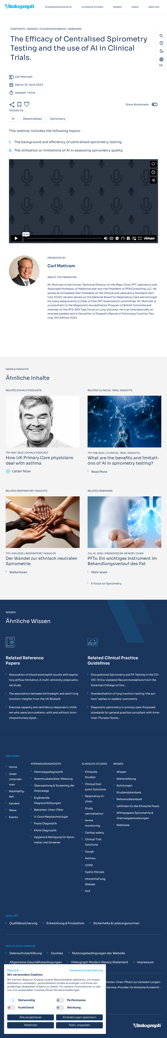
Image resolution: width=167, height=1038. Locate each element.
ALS (87, 891)
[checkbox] (11, 1000)
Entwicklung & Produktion (65, 923)
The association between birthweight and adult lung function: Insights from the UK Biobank (43, 696)
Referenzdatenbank (129, 799)
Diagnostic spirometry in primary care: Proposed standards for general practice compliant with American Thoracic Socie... (125, 713)
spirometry (57, 118)
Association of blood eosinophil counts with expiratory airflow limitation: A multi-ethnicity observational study (44, 680)
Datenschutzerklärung (25, 953)
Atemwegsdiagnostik (48, 772)
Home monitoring (92, 823)
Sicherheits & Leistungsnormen (116, 923)
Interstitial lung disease (95, 881)
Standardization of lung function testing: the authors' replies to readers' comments (123, 696)
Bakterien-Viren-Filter (48, 810)
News (12, 810)
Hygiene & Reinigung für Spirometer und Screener (54, 839)
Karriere (14, 803)
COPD (89, 865)
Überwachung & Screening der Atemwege (54, 788)
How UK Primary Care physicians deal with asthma (39, 460)
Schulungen (124, 785)
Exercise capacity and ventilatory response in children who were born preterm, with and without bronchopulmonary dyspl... (43, 713)
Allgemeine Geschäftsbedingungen (35, 962)
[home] (23, 7)
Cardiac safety (94, 832)
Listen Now (18, 471)
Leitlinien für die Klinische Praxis (137, 806)
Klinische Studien (91, 774)
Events (13, 817)
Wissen (121, 772)
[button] (15, 970)
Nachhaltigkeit (17, 794)
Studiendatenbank (128, 792)
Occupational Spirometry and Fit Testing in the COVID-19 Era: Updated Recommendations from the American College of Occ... (125, 680)
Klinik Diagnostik (45, 830)
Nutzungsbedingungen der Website (98, 953)
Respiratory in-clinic (95, 798)
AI (13, 118)
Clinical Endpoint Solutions (95, 786)
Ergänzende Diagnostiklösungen (47, 800)
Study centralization (94, 811)
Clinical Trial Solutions (93, 842)
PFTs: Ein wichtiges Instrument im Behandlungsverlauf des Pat (122, 561)
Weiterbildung (126, 779)
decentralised (32, 118)
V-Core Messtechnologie (51, 816)
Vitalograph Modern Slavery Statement (99, 962)
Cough (89, 851)
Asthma (90, 858)
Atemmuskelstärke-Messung (53, 779)
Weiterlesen (18, 572)
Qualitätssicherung (23, 923)
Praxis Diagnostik (45, 823)
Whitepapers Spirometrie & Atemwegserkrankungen (134, 815)
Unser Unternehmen (16, 779)
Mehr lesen (99, 572)
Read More (99, 472)
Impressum (145, 962)
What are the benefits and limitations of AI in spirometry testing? (123, 460)
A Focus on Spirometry (106, 583)
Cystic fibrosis (94, 872)
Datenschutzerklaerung (86, 970)
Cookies (57, 953)
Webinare (122, 825)
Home (13, 767)
